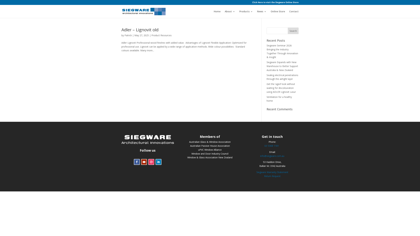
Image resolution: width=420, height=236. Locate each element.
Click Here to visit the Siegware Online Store (275, 2)
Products (244, 11)
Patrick (128, 35)
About (228, 11)
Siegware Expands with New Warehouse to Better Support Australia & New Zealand (282, 66)
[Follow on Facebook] (137, 162)
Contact (294, 11)
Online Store (278, 11)
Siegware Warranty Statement (272, 172)
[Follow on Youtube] (144, 162)
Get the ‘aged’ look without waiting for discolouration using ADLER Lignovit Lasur (281, 87)
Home (217, 11)
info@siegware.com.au (272, 155)
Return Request (272, 176)
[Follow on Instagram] (151, 162)
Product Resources (161, 35)
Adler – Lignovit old (139, 30)
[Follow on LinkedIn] (158, 162)
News (260, 11)
